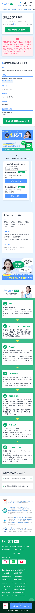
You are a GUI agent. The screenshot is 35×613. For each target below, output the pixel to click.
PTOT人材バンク (13, 583)
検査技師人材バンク (19, 576)
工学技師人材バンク (6, 579)
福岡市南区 (7, 237)
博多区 (12, 227)
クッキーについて (6, 553)
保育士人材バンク (6, 592)
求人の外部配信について (18, 553)
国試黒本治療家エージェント (21, 579)
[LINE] (13, 562)
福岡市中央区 (23, 235)
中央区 (22, 247)
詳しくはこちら (16, 181)
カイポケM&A (23, 595)
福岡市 (20, 9)
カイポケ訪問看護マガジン (19, 592)
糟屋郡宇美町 (16, 239)
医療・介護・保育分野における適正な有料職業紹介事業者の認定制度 (20, 509)
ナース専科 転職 (6, 9)
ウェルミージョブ (6, 586)
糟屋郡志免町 (27, 239)
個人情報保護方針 (6, 549)
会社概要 (14, 549)
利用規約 (26, 546)
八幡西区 (14, 247)
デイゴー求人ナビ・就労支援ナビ (19, 589)
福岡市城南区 (17, 237)
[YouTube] (22, 562)
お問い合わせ (22, 549)
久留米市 (6, 247)
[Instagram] (5, 562)
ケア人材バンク (5, 589)
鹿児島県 (20, 224)
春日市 (14, 235)
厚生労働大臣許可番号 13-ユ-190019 (23, 519)
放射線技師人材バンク (7, 576)
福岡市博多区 (27, 9)
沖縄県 (6, 227)
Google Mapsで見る (7, 81)
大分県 (6, 224)
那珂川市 (6, 239)
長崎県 (20, 222)
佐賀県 (12, 222)
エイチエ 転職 (23, 583)
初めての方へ (5, 546)
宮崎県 (12, 224)
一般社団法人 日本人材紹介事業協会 (19, 522)
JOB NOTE (4, 583)
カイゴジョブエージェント (18, 586)
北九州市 (6, 249)
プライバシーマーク (18, 529)
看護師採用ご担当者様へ (16, 546)
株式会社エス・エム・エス (20, 517)
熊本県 (26, 222)
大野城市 (6, 235)
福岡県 (14, 9)
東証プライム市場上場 (15, 502)
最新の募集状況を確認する (17, 30)
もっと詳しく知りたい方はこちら (17, 121)
